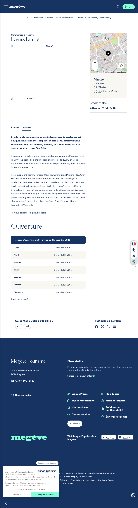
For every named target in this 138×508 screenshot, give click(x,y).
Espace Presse (80, 394)
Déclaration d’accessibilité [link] (86, 473)
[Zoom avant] (95, 62)
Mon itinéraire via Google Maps (107, 92)
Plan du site (112, 394)
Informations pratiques (45, 18)
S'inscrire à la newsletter (79, 376)
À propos (15, 127)
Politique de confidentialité (114, 409)
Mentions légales (115, 400)
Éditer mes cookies (116, 416)
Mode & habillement (88, 18)
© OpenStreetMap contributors (114, 72)
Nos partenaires (81, 414)
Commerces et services (67, 18)
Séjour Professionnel (83, 400)
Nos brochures (80, 407)
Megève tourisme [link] (106, 473)
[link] (108, 437)
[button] (6, 7)
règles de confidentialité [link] (69, 480)
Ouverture (26, 127)
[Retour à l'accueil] (17, 6)
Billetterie (75, 423)
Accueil (30, 18)
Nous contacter (23, 395)
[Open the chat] (133, 495)
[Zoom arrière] (95, 68)
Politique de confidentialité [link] (61, 473)
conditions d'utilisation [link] (95, 480)
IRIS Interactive (85, 476)
